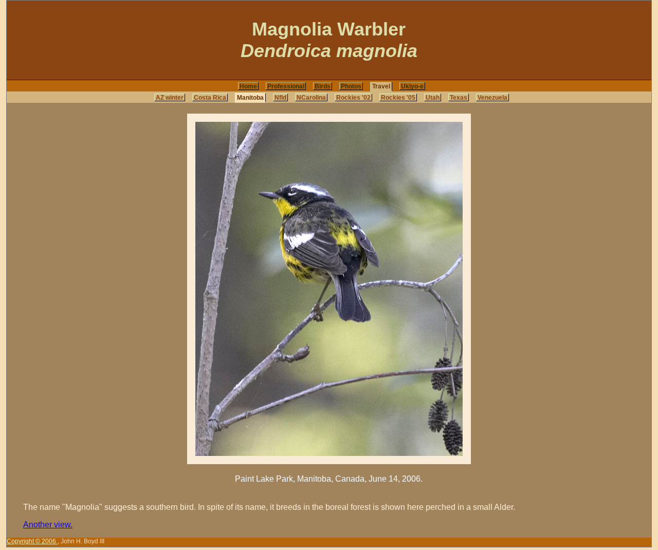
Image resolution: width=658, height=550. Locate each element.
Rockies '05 (398, 97)
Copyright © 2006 (32, 541)
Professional (285, 86)
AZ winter (170, 97)
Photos (351, 86)
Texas (458, 97)
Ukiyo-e (412, 86)
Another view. (47, 524)
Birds (323, 86)
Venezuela (492, 97)
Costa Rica (210, 97)
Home (248, 86)
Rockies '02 (353, 97)
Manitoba (250, 97)
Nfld (280, 97)
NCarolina (311, 97)
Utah (433, 97)
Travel (381, 86)
